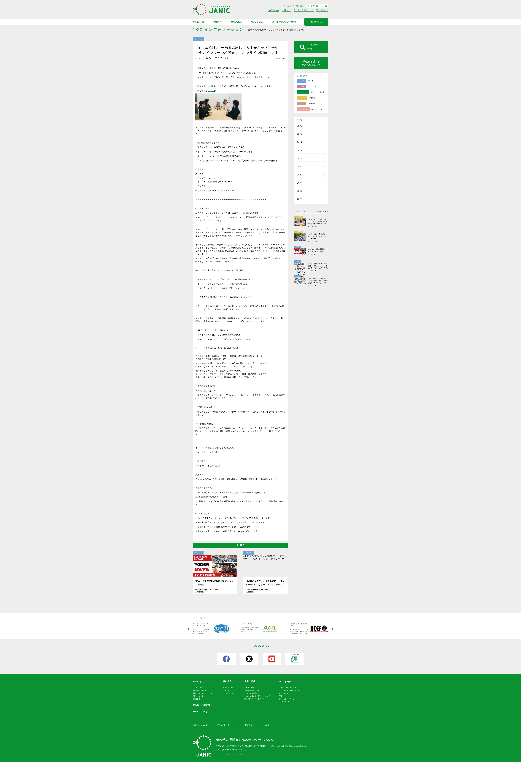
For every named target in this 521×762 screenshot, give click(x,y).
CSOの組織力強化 (229, 693)
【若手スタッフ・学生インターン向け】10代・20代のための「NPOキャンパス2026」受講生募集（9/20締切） (318, 280)
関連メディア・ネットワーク (254, 699)
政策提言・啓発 (228, 687)
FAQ (280, 696)
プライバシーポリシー (225, 725)
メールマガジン (284, 702)
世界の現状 (236, 22)
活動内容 (217, 22)
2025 (299, 134)
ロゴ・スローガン (199, 687)
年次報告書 (196, 699)
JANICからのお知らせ (204, 705)
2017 (299, 199)
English (288, 6)
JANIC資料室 (283, 693)
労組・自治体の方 (304, 10)
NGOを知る (257, 22)
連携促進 (226, 690)
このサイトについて (200, 725)
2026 (299, 126)
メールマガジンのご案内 (284, 22)
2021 (299, 166)
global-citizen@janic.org (234, 749)
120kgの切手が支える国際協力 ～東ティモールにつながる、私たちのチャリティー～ (265, 583)
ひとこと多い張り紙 (252, 693)
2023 (299, 150)
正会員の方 (322, 10)
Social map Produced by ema (289, 690)
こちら (211, 90)
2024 (299, 142)
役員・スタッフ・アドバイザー (203, 693)
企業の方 (286, 10)
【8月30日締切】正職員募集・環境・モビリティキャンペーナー (317, 236)
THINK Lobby (200, 711)
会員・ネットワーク (199, 696)
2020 (299, 175)
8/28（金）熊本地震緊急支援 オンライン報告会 (214, 583)
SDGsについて (249, 687)
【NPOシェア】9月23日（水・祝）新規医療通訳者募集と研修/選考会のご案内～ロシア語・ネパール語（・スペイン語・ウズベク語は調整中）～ (318, 221)
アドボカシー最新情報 (286, 699)
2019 (299, 183)
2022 (299, 158)
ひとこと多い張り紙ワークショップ (258, 696)
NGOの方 (273, 10)
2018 (299, 191)
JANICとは (198, 22)
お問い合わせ (299, 6)
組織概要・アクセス (199, 690)
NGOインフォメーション (287, 687)
